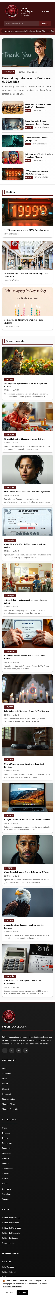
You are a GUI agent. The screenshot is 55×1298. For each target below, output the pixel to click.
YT (25, 1050)
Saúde (5, 1184)
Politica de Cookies (10, 1238)
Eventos (5, 1163)
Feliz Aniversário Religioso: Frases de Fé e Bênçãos (26, 711)
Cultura (27, 110)
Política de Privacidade (12, 1286)
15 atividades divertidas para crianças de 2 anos (25, 438)
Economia (6, 1148)
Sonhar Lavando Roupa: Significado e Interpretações (37, 122)
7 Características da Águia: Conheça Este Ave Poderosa (24, 926)
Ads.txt (5, 1084)
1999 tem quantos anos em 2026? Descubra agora (36, 172)
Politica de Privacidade (11, 1228)
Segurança (10, 651)
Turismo (5, 1199)
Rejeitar (8, 1293)
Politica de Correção (10, 1223)
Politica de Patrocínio (11, 1233)
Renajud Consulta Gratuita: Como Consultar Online (27, 819)
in (19, 1050)
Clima (4, 1128)
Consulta (6, 1133)
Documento (7, 1143)
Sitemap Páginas (9, 1104)
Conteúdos (6, 1073)
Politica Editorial (8, 1272)
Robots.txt (6, 1094)
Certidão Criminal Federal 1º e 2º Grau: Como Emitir (24, 657)
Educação (9, 72)
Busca (4, 1079)
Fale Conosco (8, 1267)
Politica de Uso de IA (11, 1218)
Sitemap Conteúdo (10, 1109)
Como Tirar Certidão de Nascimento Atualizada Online (25, 546)
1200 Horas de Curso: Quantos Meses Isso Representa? (22, 982)
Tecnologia (6, 1194)
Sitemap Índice (8, 1099)
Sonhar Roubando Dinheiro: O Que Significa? (38, 139)
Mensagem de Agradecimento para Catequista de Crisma (25, 385)
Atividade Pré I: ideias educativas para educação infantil (25, 601)
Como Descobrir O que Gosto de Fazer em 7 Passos (26, 872)
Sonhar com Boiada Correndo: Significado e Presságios (38, 106)
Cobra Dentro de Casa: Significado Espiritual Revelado (24, 765)
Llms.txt (5, 1089)
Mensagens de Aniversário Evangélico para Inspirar (23, 321)
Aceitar (22, 1293)
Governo (5, 1174)
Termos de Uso (8, 1243)
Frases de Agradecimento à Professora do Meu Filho (25, 31)
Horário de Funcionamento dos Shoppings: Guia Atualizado (26, 275)
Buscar (45, 23)
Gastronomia (7, 1168)
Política (9, 815)
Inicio (4, 1068)
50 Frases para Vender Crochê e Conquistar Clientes (39, 156)
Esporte (5, 1158)
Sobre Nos (6, 1262)
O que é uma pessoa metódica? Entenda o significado (27, 491)
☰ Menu (45, 12)
